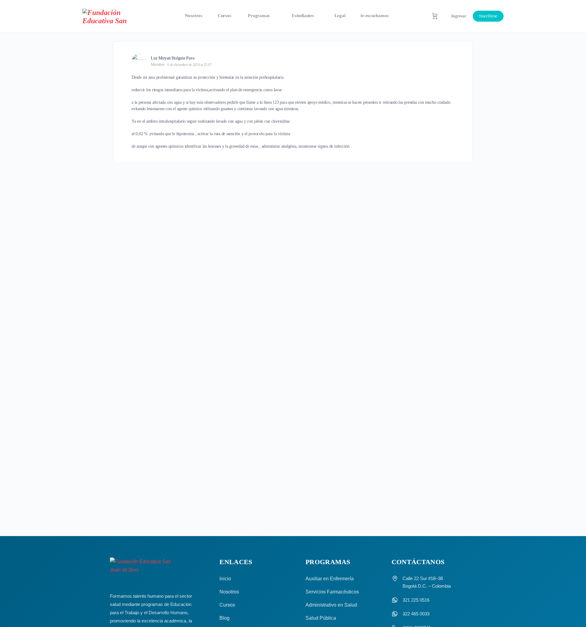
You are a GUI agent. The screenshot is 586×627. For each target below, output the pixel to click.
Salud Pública (321, 618)
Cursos (227, 604)
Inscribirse (488, 16)
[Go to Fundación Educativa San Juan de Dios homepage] (109, 16)
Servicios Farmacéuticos (332, 591)
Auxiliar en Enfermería (330, 578)
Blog (224, 618)
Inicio (225, 578)
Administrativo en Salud (331, 604)
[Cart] (435, 16)
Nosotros (229, 591)
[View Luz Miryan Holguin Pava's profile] (139, 61)
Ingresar (458, 16)
